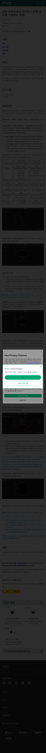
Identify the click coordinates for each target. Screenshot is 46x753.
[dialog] (23, 376)
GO (23, 377)
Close (41, 366)
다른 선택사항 (23, 383)
